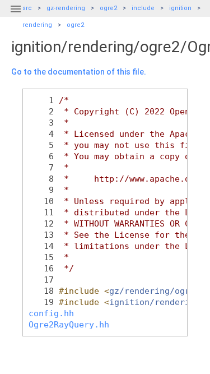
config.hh (51, 313)
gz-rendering (65, 8)
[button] (15, 15)
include (143, 8)
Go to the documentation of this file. (78, 71)
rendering (37, 25)
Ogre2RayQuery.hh (69, 324)
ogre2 (108, 8)
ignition (180, 8)
